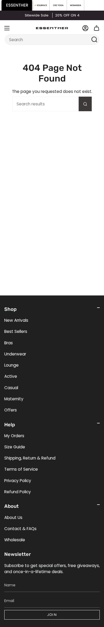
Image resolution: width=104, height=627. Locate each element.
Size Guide (14, 447)
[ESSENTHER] (17, 5)
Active (10, 376)
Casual (11, 387)
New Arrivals (16, 320)
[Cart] (96, 28)
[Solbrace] (41, 5)
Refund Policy (17, 492)
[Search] (94, 40)
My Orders (14, 436)
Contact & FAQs (20, 528)
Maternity (13, 399)
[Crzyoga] (58, 5)
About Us (13, 517)
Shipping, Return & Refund (29, 458)
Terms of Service (21, 469)
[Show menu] (7, 28)
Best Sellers (15, 331)
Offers (10, 410)
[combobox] (48, 40)
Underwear (15, 354)
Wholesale (14, 540)
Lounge (11, 365)
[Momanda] (75, 5)
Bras (8, 343)
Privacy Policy (17, 480)
